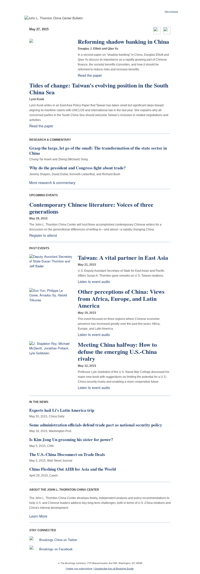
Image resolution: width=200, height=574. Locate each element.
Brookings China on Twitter (58, 540)
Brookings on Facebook (56, 549)
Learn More (38, 516)
